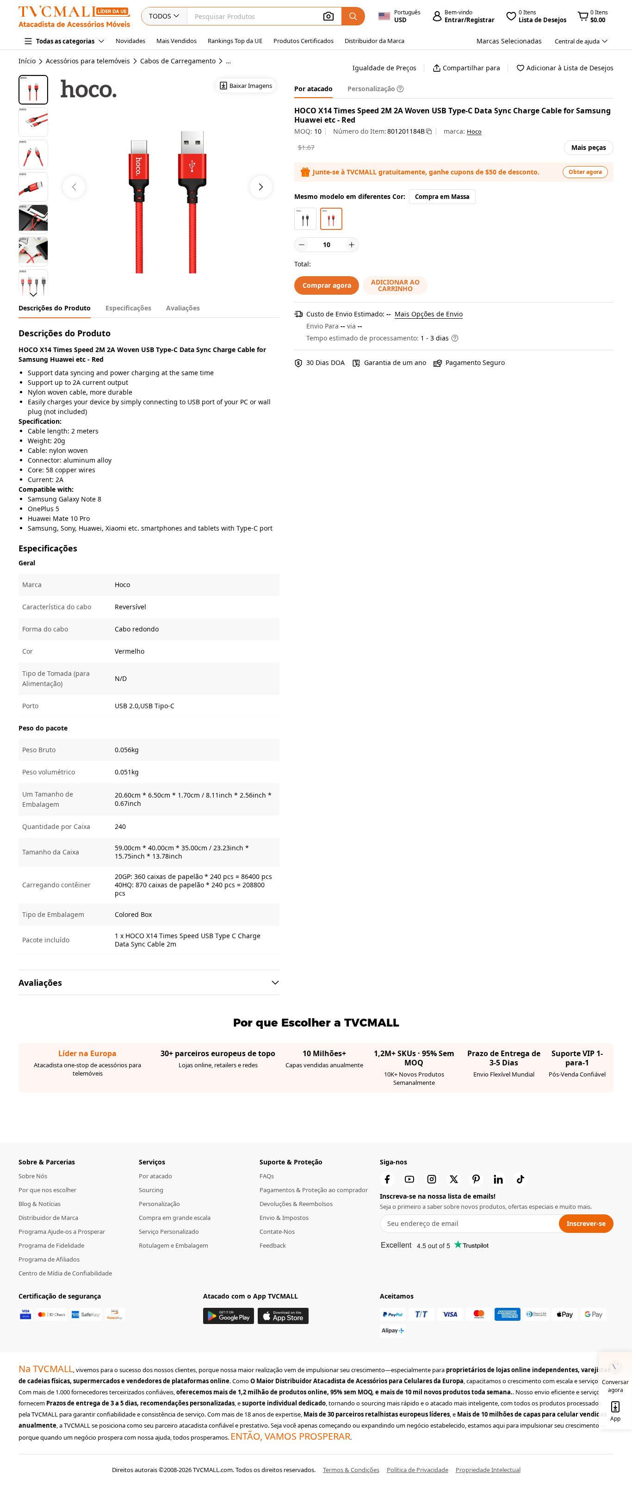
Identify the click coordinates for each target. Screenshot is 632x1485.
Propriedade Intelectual (488, 1470)
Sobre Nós (33, 1176)
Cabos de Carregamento (178, 61)
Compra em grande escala (175, 1217)
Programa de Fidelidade (51, 1245)
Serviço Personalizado (169, 1231)
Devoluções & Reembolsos (296, 1204)
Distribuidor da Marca (374, 41)
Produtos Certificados (303, 41)
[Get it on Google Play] (228, 1316)
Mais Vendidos (176, 41)
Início (27, 60)
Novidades (130, 41)
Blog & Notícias (40, 1204)
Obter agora (585, 172)
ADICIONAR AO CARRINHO (395, 285)
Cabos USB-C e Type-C (260, 61)
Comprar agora (327, 285)
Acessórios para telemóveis (88, 61)
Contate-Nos (277, 1231)
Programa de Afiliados (49, 1259)
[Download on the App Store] (283, 1316)
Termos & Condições (351, 1470)
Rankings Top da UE (235, 41)
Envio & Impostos (284, 1217)
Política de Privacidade (417, 1470)
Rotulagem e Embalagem (173, 1245)
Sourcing (151, 1190)
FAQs (267, 1176)
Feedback (273, 1245)
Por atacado (155, 1176)
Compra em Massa (442, 196)
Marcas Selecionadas (509, 41)
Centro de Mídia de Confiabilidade (65, 1273)
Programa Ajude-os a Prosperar (62, 1231)
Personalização (159, 1204)
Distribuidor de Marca (48, 1217)
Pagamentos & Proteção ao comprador (314, 1190)
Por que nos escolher (47, 1190)
